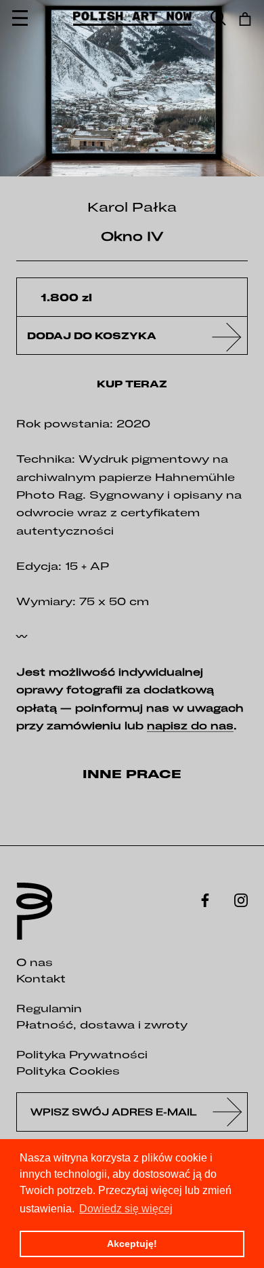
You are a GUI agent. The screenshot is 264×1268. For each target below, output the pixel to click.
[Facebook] (205, 899)
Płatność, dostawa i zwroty (102, 1024)
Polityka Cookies (68, 1070)
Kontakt (41, 978)
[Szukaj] (218, 18)
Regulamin (49, 1008)
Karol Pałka (132, 206)
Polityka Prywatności (82, 1054)
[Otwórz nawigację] (20, 18)
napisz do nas (190, 725)
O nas (34, 962)
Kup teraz (132, 384)
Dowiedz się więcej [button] (126, 1208)
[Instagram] (241, 899)
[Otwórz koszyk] (245, 19)
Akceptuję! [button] (132, 1243)
